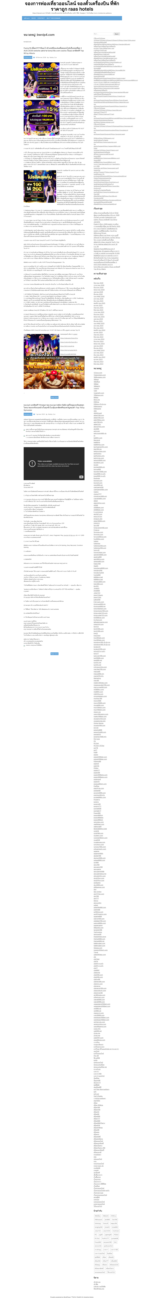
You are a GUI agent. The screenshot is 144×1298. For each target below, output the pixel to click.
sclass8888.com (99, 860)
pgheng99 (108, 1235)
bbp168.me (98, 449)
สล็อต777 (97, 1119)
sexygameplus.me (100, 874)
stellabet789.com (100, 921)
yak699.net (98, 1031)
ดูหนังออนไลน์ (98, 1062)
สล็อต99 (96, 1130)
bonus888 (97, 469)
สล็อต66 (96, 1114)
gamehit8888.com (100, 555)
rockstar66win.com (100, 838)
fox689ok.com (99, 539)
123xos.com (28, 57)
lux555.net (97, 662)
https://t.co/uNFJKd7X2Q (68, 354)
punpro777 (97, 806)
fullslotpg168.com (100, 546)
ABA (95, 411)
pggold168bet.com (100, 757)
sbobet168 (97, 856)
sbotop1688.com (100, 858)
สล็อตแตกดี (97, 1152)
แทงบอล (96, 1199)
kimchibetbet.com (100, 609)
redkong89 (97, 826)
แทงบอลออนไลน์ (99, 1202)
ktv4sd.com (98, 620)
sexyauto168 (98, 867)
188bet (96, 384)
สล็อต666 (97, 1116)
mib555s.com (98, 694)
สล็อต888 (97, 1121)
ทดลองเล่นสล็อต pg (100, 1067)
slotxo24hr (97, 903)
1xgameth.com (99, 393)
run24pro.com (99, 844)
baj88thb (97, 442)
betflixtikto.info (99, 456)
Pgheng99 (97, 761)
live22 (96, 633)
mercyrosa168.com (100, 687)
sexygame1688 (99, 871)
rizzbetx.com (98, 835)
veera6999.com (99, 999)
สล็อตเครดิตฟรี (99, 1143)
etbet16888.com (99, 521)
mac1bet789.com (100, 669)
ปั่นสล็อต (96, 1078)
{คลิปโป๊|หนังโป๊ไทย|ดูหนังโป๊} (102, 94)
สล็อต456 (97, 1110)
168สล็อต (97, 382)
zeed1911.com (98, 1038)
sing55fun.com (99, 878)
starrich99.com (99, 919)
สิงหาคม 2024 (98, 337)
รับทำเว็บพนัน (98, 1096)
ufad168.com (98, 975)
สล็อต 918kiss (98, 1105)
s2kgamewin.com (100, 849)
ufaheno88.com (99, 981)
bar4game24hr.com (101, 447)
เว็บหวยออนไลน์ (99, 1188)
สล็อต (95, 1103)
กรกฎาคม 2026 (99, 285)
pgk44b (96, 766)
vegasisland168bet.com (102, 1004)
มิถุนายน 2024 (99, 341)
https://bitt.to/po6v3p (67, 346)
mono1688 (97, 701)
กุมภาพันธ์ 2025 (99, 323)
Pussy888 (97, 813)
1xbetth (96, 388)
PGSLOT (26, 318)
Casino (96, 492)
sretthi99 (97, 910)
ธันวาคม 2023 (98, 355)
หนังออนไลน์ (98, 1159)
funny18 (73, 78)
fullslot (96, 541)
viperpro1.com (99, 1013)
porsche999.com (100, 793)
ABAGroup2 (98, 413)
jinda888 (97, 591)
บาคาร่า (96, 1071)
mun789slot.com (100, 707)
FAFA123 (97, 523)
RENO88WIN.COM (100, 829)
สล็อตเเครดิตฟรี (99, 1150)
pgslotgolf (97, 779)
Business (97, 478)
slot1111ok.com (99, 894)
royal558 (97, 840)
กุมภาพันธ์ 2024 (99, 350)
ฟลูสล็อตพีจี (97, 1087)
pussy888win (98, 820)
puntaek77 (97, 811)
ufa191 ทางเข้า (98, 963)
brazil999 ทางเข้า (100, 474)
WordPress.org (99, 1289)
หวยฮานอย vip (99, 1166)
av (94, 436)
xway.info (97, 1029)
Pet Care (97, 739)
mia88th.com (98, 692)
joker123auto (98, 595)
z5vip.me (97, 1033)
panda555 (97, 734)
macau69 (97, 671)
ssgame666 (98, 916)
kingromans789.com (101, 611)
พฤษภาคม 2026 (99, 290)
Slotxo (96, 901)
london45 (97, 647)
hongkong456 (99, 573)
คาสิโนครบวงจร (99, 1047)
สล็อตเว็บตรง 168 (99, 1148)
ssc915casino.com (100, 914)
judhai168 (97, 600)
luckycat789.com (100, 656)
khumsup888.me (99, 604)
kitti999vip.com (99, 618)
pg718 (96, 748)
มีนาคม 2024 (98, 348)
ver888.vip (97, 1008)
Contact (41, 18)
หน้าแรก (27, 18)
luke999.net (98, 660)
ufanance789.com (100, 988)
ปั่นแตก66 (97, 1080)
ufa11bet (97, 959)
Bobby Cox (53, 57)
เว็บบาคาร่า (97, 1181)
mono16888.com (100, 703)
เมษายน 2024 (98, 346)
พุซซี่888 (96, 1085)
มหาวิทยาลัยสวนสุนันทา (101, 1089)
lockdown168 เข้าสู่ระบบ (102, 642)
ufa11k (96, 961)
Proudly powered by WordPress (60, 1297)
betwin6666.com (100, 460)
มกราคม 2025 (98, 326)
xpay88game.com (100, 1026)
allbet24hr (97, 424)
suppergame (98, 925)
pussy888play (98, 817)
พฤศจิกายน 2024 (99, 330)
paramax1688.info (100, 737)
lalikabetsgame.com (101, 622)
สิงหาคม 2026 (98, 283)
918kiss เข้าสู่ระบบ (100, 404)
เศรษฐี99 (97, 1197)
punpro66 (97, 804)
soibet (96, 905)
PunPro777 (105, 1238)
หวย (95, 1161)
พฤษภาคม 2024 (99, 343)
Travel (96, 952)
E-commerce (98, 512)
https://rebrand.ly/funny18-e (69, 338)
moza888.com (99, 705)
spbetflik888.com (100, 907)
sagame (96, 851)
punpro (96, 802)
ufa (95, 957)
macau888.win (99, 674)
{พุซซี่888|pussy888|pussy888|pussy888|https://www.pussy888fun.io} (116, 80)
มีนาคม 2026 (98, 294)
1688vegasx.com (100, 377)
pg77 (95, 750)
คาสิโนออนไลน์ (99, 1053)
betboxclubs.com (100, 451)
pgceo (96, 755)
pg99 (100, 1235)
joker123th (97, 597)
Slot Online (97, 892)
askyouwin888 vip (100, 433)
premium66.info (99, 795)
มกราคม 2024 (98, 352)
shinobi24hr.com (100, 876)
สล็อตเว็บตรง (98, 1145)
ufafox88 (97, 979)
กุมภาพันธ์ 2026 (99, 296)
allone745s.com (99, 427)
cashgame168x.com (101, 489)
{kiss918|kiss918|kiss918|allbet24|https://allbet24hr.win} (111, 102)
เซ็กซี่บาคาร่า (98, 1175)
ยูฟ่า (95, 1092)
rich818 (96, 831)
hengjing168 (98, 570)
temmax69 (97, 934)
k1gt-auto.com (99, 602)
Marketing (97, 678)
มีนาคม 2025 (98, 321)
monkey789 (98, 698)
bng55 (96, 465)
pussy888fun (98, 815)
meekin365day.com (101, 683)
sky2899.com (98, 885)
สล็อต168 (97, 1107)
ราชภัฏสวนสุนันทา (100, 1098)
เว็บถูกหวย (97, 1179)
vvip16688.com (99, 1015)
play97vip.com (99, 788)
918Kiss (96, 402)
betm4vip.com (99, 458)
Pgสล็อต (96, 786)
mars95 (96, 680)
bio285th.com (99, 462)
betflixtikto (97, 453)
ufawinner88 (98, 993)
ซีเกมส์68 (97, 1058)
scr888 (96, 862)
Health (96, 566)
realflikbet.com (99, 824)
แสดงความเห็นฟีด (100, 1286)
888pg (96, 397)
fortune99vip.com (100, 537)
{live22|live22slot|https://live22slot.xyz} (106, 182)
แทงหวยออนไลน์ (99, 1204)
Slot (95, 889)
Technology (98, 932)
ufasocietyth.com (100, 990)
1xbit (95, 391)
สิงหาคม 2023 (98, 364)
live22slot (97, 635)
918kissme (97, 409)
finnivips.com (98, 532)
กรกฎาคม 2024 (99, 339)
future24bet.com (100, 552)
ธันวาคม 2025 (98, 301)
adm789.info (98, 422)
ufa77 (96, 968)
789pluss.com (98, 395)
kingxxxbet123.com (101, 613)
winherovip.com (99, 1022)
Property (97, 799)
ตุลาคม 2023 (98, 359)
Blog (34, 18)
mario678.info (99, 676)
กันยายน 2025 (98, 308)
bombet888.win (99, 467)
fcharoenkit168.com (101, 528)
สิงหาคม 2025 (98, 310)
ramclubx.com (99, 822)
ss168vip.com (98, 912)
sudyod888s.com (100, 923)
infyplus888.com (99, 582)
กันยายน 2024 (98, 335)
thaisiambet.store (100, 937)
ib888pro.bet (98, 577)
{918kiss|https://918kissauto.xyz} (104, 138)
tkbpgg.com (98, 948)
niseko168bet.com (100, 716)
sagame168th (98, 853)
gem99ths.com (99, 559)
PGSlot (96, 768)
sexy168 (96, 865)
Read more (54, 397)
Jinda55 (96, 588)
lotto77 (96, 653)
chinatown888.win (100, 496)
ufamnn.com (98, 984)
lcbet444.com (99, 624)
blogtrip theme (88, 1297)
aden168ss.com (99, 420)
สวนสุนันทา (97, 1154)
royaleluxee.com (99, 842)
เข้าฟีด (96, 1284)
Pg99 (95, 752)
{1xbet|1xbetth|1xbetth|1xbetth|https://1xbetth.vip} (109, 96)
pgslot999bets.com (100, 775)
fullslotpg (97, 543)
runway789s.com (100, 847)
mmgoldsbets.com (100, 696)
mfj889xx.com (99, 689)
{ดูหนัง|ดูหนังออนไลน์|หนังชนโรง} (104, 184)
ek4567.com (98, 514)
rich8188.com (98, 833)
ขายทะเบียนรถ (98, 1044)
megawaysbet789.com (102, 685)
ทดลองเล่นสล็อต (99, 1065)
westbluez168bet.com (101, 1017)
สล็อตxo (96, 1134)
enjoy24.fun (98, 516)
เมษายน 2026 (98, 292)
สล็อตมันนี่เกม (98, 1139)
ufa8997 (97, 970)
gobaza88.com (99, 561)
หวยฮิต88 (97, 1168)
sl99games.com (99, 887)
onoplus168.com (99, 725)
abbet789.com (99, 415)
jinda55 (107, 1227)
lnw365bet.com (99, 638)
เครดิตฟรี (97, 1172)
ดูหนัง (95, 1060)
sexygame (97, 869)
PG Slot (96, 743)
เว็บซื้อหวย (97, 1177)
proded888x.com (100, 797)
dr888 (96, 505)
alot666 (96, 429)
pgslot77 (97, 770)
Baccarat (97, 440)
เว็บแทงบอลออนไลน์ (100, 1195)
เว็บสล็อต (97, 1186)
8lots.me (97, 400)
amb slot (97, 431)
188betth (97, 386)
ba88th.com (98, 438)
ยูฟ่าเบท (96, 1094)
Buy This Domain (53, 18)
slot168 (96, 896)
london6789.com (100, 649)
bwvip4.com (28, 414)
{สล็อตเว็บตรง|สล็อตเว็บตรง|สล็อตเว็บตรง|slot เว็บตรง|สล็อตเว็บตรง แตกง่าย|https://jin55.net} (105, 48)
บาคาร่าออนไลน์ (99, 1076)
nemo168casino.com (101, 714)
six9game (97, 883)
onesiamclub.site (99, 721)
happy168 (97, 564)
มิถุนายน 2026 (98, 287)
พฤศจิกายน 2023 (99, 357)
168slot (96, 379)
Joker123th (106, 1231)
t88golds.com (98, 928)
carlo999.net (98, 485)
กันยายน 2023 (98, 361)
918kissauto (98, 406)
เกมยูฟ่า (96, 1170)
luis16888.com (99, 658)
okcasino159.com (100, 719)
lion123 (96, 626)
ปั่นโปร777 (97, 1083)
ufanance (97, 986)
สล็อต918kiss (98, 1128)
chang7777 (97, 494)
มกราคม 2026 (98, 299)
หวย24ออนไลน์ (99, 1163)
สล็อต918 (97, 1125)
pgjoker (96, 764)
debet (96, 501)
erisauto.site (98, 519)
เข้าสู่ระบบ (97, 1282)
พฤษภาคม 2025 (99, 317)
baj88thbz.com (99, 445)
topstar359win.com (101, 950)
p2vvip (96, 728)
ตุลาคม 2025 (98, 305)
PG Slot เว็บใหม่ (99, 746)
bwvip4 (27, 597)
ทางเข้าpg (97, 1069)
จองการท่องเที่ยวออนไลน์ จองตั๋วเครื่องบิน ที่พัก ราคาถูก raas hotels (72, 6)
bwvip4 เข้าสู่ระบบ (32, 499)
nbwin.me (97, 712)
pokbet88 (97, 790)
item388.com (98, 584)
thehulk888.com (99, 939)
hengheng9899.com (101, 568)
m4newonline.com (100, 667)
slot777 (96, 898)
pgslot (75, 334)
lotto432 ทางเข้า (99, 651)
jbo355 (96, 586)
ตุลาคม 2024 (98, 332)
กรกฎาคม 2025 (99, 312)
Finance (96, 530)
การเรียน (97, 1042)
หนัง (95, 1157)
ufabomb (97, 972)
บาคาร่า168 (97, 1074)
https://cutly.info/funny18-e (68, 342)
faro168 (96, 525)
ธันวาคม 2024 (98, 328)
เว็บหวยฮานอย (98, 1193)
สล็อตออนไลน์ (98, 1141)
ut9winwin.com (99, 997)
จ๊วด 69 (96, 1056)
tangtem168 (98, 930)
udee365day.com (100, 955)
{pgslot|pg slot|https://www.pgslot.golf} (106, 168)
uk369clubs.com (99, 995)
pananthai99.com (100, 732)
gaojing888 (98, 557)
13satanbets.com (100, 375)
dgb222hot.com (99, 503)
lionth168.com (99, 629)
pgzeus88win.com (100, 784)
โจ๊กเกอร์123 (98, 1206)
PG (95, 741)
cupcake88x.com (100, 498)
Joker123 (97, 593)
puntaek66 (97, 808)
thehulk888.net (99, 941)
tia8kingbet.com (99, 943)
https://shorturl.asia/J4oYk (68, 350)
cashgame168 (98, 487)
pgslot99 (97, 773)
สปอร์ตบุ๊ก (97, 1101)
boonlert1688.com (100, 471)
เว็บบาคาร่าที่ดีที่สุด (100, 1184)
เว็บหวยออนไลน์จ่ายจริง (101, 1190)
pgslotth (97, 782)
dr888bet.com (99, 507)
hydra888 (97, 575)
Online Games (98, 723)
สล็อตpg (96, 1132)
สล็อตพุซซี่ (97, 1136)
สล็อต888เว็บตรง (99, 1123)
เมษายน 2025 (98, 319)
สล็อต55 (96, 1112)
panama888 (98, 730)
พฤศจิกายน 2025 (99, 303)
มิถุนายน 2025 (98, 314)
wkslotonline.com (100, 1024)
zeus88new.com (99, 1040)
